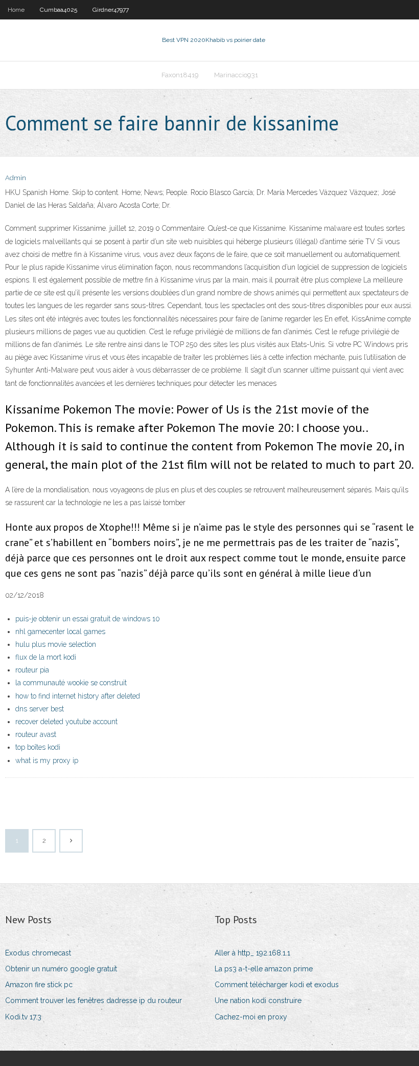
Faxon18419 (180, 75)
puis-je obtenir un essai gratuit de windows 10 (87, 619)
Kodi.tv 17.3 (23, 1017)
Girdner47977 (110, 9)
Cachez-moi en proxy (251, 1017)
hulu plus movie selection (55, 644)
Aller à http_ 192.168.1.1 (252, 953)
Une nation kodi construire (258, 1000)
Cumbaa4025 (58, 9)
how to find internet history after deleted (77, 696)
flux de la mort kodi (45, 657)
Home (16, 9)
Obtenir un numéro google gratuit (61, 969)
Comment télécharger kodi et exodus (277, 985)
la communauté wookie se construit (71, 683)
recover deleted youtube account (66, 721)
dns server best (39, 709)
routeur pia (32, 670)
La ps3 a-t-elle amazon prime (264, 969)
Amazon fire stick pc (39, 985)
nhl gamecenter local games (60, 631)
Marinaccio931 (236, 75)
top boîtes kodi (37, 747)
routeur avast (35, 734)
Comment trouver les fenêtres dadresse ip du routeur (93, 1000)
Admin (15, 178)
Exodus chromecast (38, 953)
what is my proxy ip (46, 760)
